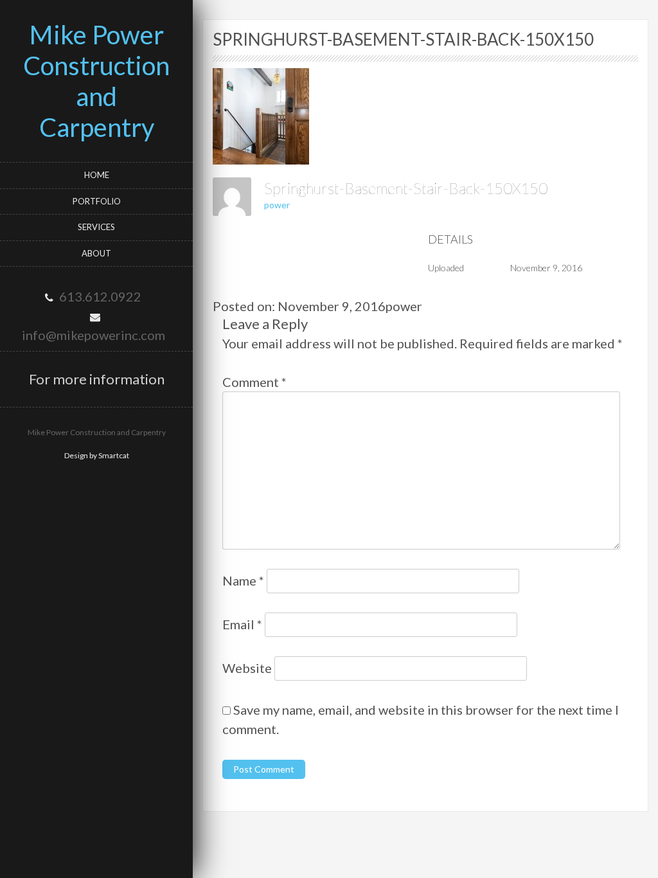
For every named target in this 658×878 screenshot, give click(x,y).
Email (242, 624)
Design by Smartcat (96, 455)
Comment (254, 382)
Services (96, 227)
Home (96, 175)
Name (243, 580)
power (277, 204)
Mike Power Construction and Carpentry (96, 81)
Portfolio (97, 201)
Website (247, 668)
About (96, 253)
